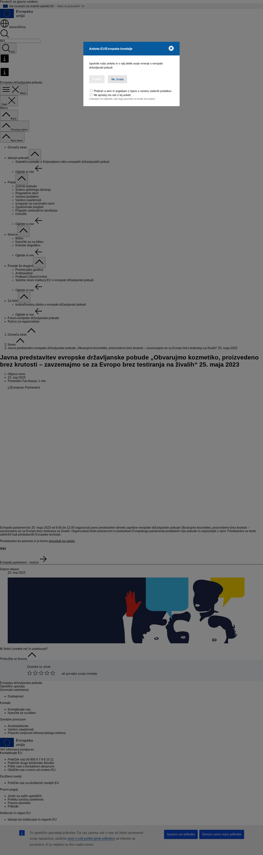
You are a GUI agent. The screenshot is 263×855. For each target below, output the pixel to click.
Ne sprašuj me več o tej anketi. (112, 95)
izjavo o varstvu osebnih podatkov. (151, 91)
